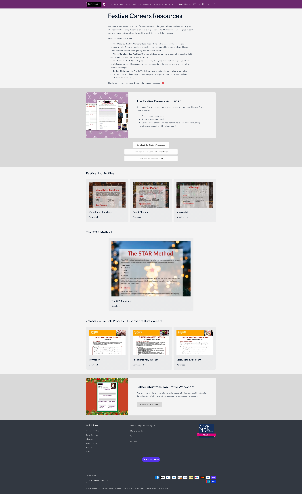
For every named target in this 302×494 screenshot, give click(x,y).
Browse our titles (92, 431)
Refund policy (128, 489)
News (88, 451)
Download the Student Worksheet (151, 145)
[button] (114, 4)
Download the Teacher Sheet (151, 158)
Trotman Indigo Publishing (100, 489)
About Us (89, 439)
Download (93, 217)
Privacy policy (139, 489)
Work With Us (91, 443)
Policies (89, 447)
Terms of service (151, 489)
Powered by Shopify (115, 489)
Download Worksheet (149, 404)
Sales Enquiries (92, 435)
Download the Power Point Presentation (151, 151)
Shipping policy (163, 489)
